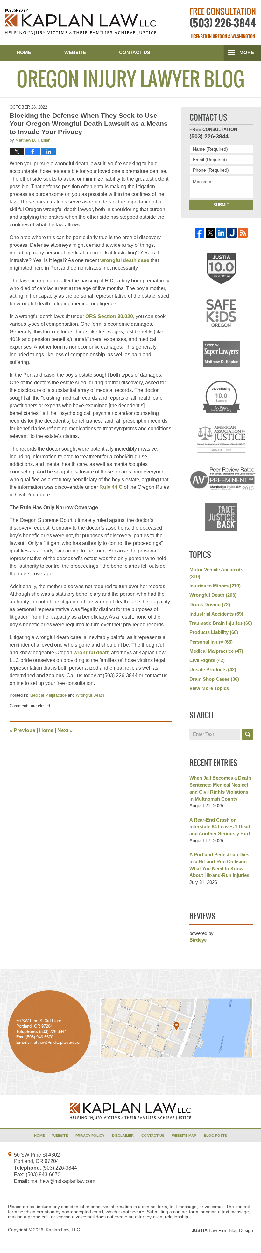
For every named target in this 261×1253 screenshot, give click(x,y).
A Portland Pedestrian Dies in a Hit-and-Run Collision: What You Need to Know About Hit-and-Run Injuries (219, 865)
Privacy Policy (89, 1135)
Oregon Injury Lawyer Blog (80, 22)
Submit (221, 205)
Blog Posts (215, 1135)
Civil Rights (207, 660)
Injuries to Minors (215, 585)
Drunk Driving (209, 604)
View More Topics (209, 688)
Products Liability (213, 632)
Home (24, 52)
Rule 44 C (111, 487)
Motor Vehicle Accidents (216, 573)
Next (65, 730)
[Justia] (232, 233)
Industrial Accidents (216, 613)
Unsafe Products (212, 669)
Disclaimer (123, 1135)
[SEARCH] (247, 734)
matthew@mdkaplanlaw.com (62, 1181)
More (246, 52)
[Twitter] (210, 233)
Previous (22, 730)
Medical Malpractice (48, 695)
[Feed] (243, 233)
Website (75, 52)
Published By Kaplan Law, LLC (223, 23)
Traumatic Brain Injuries (220, 623)
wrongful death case (124, 260)
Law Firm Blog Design (222, 1230)
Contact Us (134, 52)
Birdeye (198, 940)
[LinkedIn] (221, 233)
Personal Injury (211, 641)
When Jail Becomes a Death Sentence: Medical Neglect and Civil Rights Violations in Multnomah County (220, 788)
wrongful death (92, 652)
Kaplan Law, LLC (63, 1229)
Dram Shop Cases (214, 679)
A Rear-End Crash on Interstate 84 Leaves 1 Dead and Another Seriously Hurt (219, 827)
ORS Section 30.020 (109, 316)
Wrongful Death (90, 695)
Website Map (184, 1135)
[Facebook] (199, 233)
